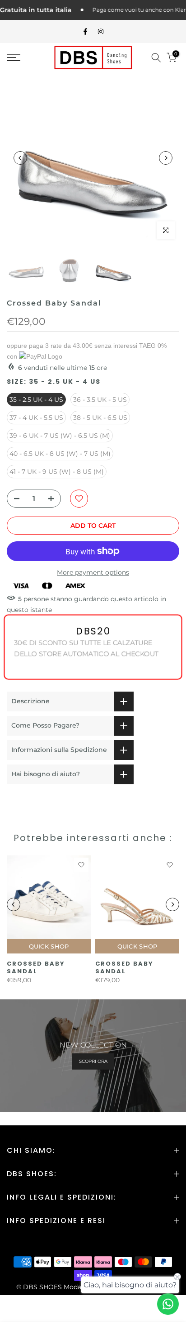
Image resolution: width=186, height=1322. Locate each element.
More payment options (93, 572)
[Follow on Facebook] (85, 31)
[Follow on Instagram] (101, 31)
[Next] (165, 158)
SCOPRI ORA (93, 1061)
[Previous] (20, 158)
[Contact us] (168, 1304)
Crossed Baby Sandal (36, 967)
